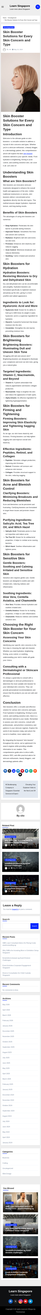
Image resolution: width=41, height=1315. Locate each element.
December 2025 (8, 1031)
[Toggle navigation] (2, 7)
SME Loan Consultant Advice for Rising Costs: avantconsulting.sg (19, 1208)
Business (5, 1158)
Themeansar (20, 1312)
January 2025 (7, 1089)
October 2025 (7, 1042)
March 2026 (6, 1015)
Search (6, 919)
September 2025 (8, 1047)
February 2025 (7, 1084)
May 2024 (6, 1132)
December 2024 (8, 1095)
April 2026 (6, 1010)
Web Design (6, 1174)
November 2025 (8, 1036)
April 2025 (6, 1073)
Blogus (30, 1309)
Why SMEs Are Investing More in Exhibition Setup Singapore (18, 841)
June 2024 (6, 1127)
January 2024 (7, 1142)
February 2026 (7, 1020)
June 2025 (6, 1063)
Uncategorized (9, 27)
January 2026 (7, 1026)
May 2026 (6, 1004)
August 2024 (7, 1116)
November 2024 (8, 1100)
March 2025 (6, 1079)
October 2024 (7, 1105)
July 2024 (6, 1121)
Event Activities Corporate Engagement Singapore (16, 888)
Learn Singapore (20, 5)
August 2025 (7, 1052)
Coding (5, 1163)
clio (10, 49)
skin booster (28, 154)
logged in (15, 909)
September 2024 (8, 1111)
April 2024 (6, 1137)
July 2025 (6, 1058)
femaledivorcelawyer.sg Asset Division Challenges (17, 864)
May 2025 (6, 1068)
